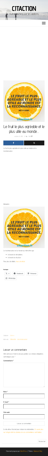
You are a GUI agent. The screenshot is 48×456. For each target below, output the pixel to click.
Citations (12, 335)
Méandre (13, 339)
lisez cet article (20, 261)
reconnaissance (22, 339)
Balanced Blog (38, 451)
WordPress (23, 451)
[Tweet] (34, 143)
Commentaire (8, 361)
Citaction (24, 8)
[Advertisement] (24, 52)
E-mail (6, 402)
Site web (6, 412)
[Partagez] (13, 143)
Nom (5, 392)
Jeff (32, 136)
